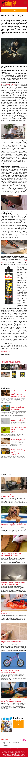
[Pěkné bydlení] (4, 739)
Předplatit (18, 720)
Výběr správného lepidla (8, 84)
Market (6, 18)
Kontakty (21, 744)
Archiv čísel (18, 727)
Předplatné (16, 742)
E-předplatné (6, 744)
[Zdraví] (23, 739)
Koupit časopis (18, 724)
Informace (5, 745)
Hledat (14, 10)
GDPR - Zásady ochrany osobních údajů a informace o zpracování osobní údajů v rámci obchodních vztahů (14, 755)
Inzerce (15, 744)
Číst (18, 722)
